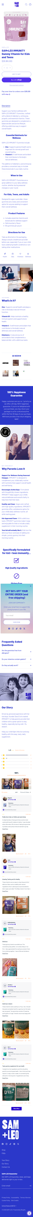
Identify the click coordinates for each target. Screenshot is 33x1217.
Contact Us (6, 1167)
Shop (3, 1150)
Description (6, 106)
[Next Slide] (30, 783)
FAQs (3, 1153)
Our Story (5, 1164)
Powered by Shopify (19, 1210)
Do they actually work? (10, 665)
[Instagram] (13, 628)
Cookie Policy (6, 1200)
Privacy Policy (6, 1197)
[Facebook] (9, 628)
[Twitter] (24, 628)
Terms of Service (25, 1197)
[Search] (26, 5)
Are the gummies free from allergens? (11, 651)
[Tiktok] (17, 628)
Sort (16, 792)
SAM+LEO (5, 47)
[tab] (7, 105)
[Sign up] (30, 1186)
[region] (16, 783)
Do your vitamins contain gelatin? (14, 659)
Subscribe (16, 622)
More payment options (17, 85)
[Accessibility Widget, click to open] (29, 1213)
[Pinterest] (20, 628)
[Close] (31, 586)
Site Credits (14, 1200)
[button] (7, 783)
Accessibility (15, 1197)
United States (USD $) (8, 1206)
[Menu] (3, 4)
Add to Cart (16, 74)
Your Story (5, 1160)
